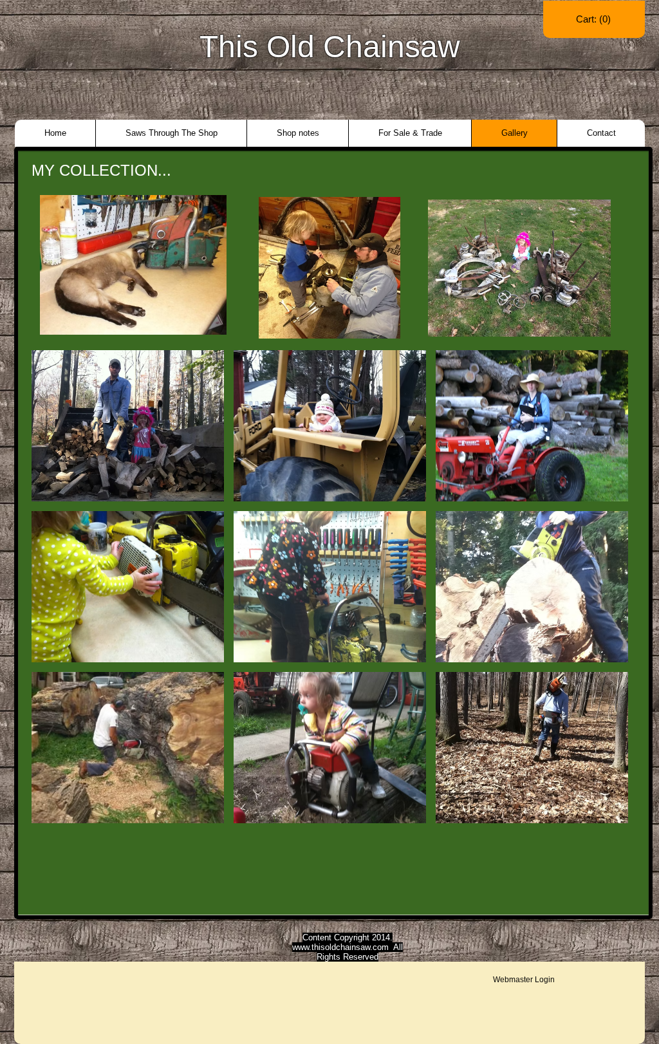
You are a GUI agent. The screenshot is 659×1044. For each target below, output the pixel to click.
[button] (128, 425)
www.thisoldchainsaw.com (340, 947)
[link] (594, 19)
